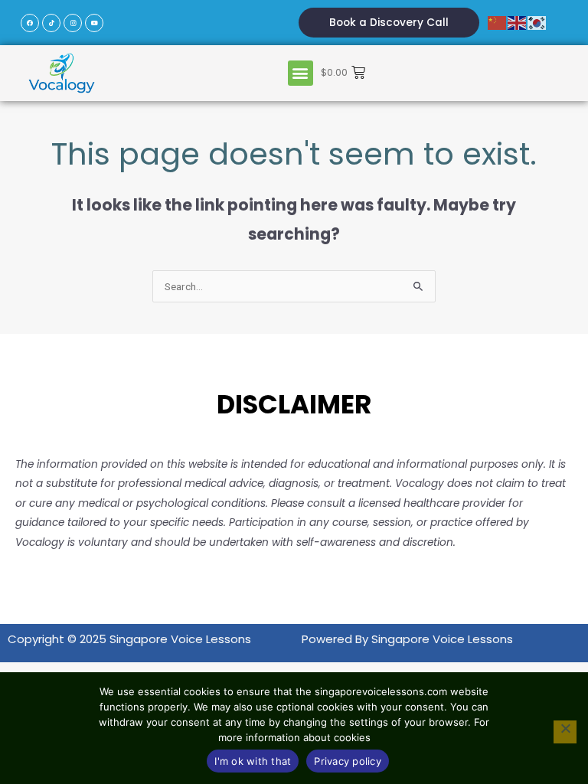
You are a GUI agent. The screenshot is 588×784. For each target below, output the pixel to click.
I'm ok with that (252, 761)
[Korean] (537, 22)
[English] (518, 22)
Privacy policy (347, 761)
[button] (300, 73)
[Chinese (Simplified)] (498, 22)
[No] (565, 731)
